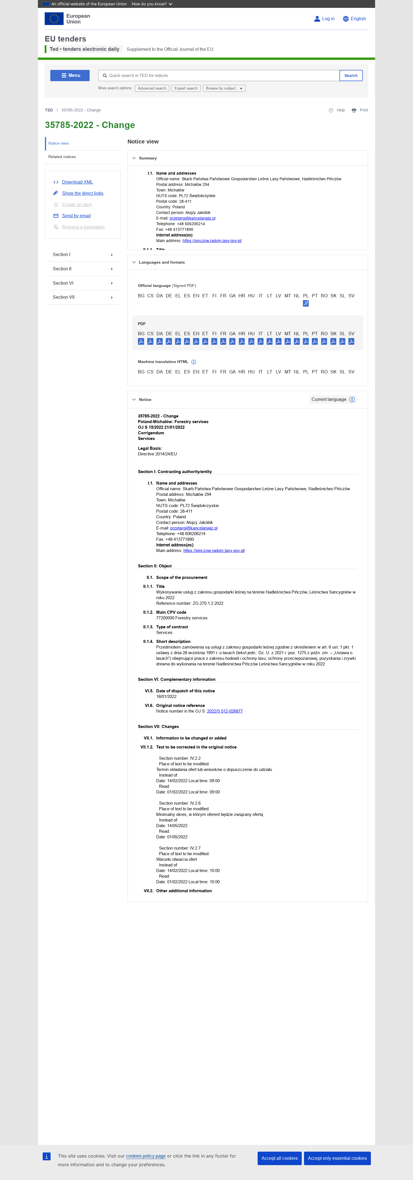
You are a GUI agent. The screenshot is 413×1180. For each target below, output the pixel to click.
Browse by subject (221, 88)
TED (49, 110)
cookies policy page (146, 1156)
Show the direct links (82, 193)
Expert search (186, 88)
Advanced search (152, 88)
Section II (62, 268)
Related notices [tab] (62, 156)
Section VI (63, 283)
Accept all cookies (280, 1158)
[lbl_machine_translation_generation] (193, 362)
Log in (328, 18)
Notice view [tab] (58, 143)
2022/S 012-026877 (225, 711)
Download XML (77, 182)
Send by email (76, 215)
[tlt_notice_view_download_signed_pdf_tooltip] (306, 303)
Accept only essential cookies (337, 1158)
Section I (61, 254)
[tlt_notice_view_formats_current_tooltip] (352, 399)
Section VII (63, 297)
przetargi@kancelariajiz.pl (192, 218)
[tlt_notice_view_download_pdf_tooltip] (141, 341)
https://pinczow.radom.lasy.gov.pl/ (212, 240)
